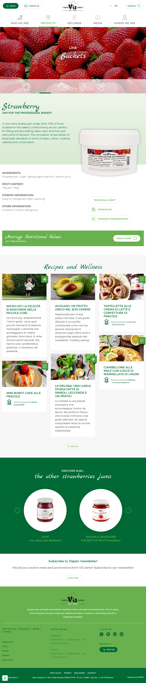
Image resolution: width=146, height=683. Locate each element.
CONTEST (7, 631)
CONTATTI (91, 673)
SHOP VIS (110, 650)
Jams (4, 646)
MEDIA (36, 629)
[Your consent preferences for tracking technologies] (5, 678)
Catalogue (105, 209)
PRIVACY (68, 673)
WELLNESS (24, 629)
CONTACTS (33, 6)
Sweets (5, 655)
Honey (5, 651)
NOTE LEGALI (55, 673)
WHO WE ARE (9, 629)
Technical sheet (105, 200)
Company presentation (113, 218)
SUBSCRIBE (73, 578)
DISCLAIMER (79, 673)
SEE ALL (73, 446)
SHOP (13, 6)
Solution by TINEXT (135, 677)
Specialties (7, 660)
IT (111, 6)
